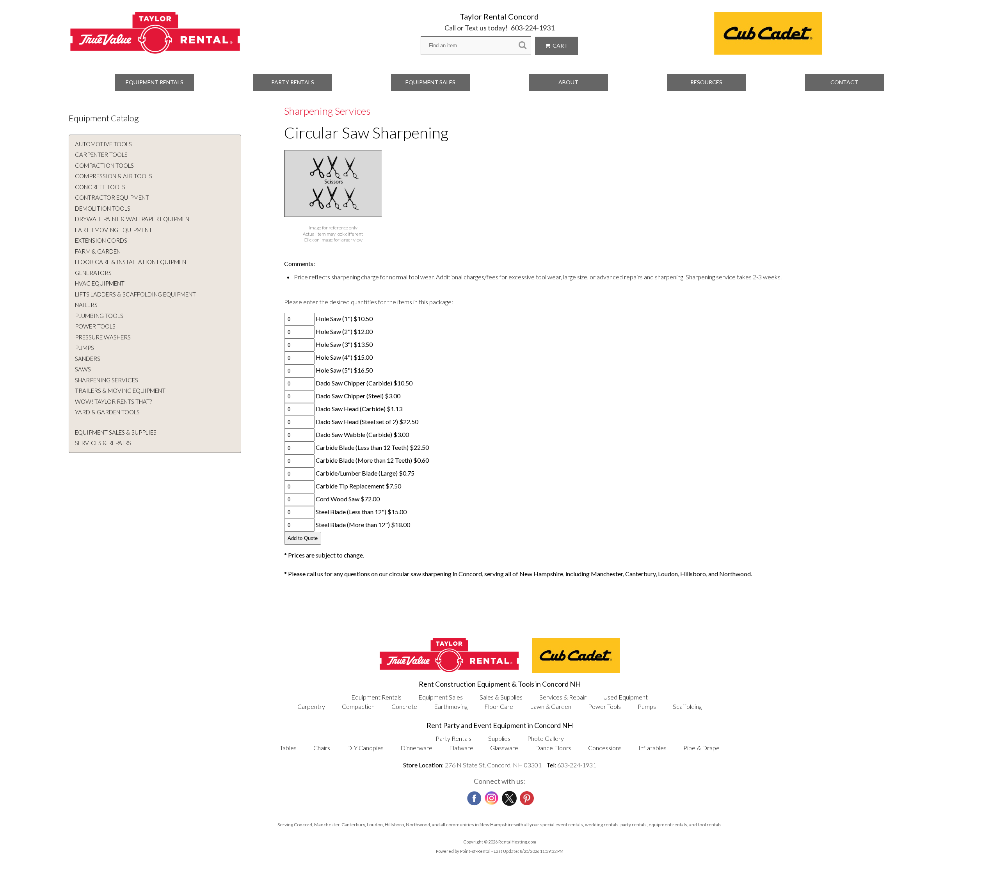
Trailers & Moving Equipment (120, 390)
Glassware (504, 747)
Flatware (461, 747)
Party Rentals (292, 82)
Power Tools (95, 326)
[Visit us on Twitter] (508, 796)
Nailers (86, 304)
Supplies (499, 738)
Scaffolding (687, 706)
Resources (706, 82)
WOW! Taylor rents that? (113, 401)
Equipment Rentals (154, 82)
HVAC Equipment (99, 283)
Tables (288, 747)
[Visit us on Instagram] (491, 796)
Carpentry (311, 706)
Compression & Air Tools (113, 175)
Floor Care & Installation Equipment (132, 261)
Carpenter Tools (101, 154)
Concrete (404, 706)
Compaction (358, 706)
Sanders (87, 358)
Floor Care (498, 706)
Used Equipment (625, 697)
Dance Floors (553, 747)
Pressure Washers (103, 337)
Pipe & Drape (701, 747)
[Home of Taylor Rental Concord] (449, 670)
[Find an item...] (522, 45)
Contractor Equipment (112, 197)
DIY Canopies (365, 747)
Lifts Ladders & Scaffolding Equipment (135, 294)
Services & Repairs (103, 442)
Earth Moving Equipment (113, 229)
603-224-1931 (533, 27)
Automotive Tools (103, 143)
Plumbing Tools (99, 315)
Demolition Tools (102, 208)
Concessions (605, 747)
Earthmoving (451, 706)
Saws (83, 369)
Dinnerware (416, 747)
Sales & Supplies (501, 697)
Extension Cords (101, 240)
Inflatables (652, 747)
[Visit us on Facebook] (473, 795)
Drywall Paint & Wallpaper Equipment (134, 218)
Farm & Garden (98, 251)
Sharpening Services (106, 380)
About (568, 82)
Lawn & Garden (550, 706)
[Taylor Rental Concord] (155, 49)
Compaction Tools (104, 165)
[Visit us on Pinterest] (526, 795)
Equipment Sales (430, 82)
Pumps (84, 347)
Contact (844, 82)
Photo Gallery (545, 738)
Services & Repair (563, 697)
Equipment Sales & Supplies (115, 432)
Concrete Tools (100, 186)
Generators (93, 272)
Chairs (321, 747)
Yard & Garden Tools (107, 411)
